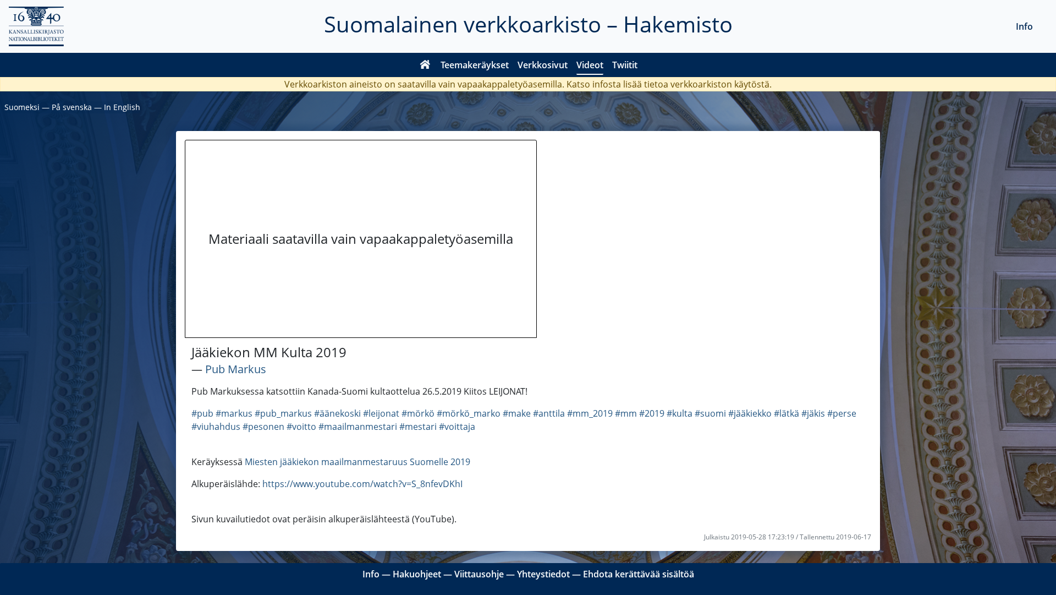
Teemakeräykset (475, 65)
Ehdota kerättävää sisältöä (638, 574)
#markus (234, 413)
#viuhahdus (215, 427)
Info (1024, 26)
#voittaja (457, 427)
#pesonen (263, 427)
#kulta (679, 413)
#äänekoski (337, 413)
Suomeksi (22, 107)
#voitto (301, 427)
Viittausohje (479, 574)
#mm (626, 413)
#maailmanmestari (357, 427)
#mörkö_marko (469, 413)
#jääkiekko (750, 413)
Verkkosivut (543, 65)
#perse (841, 413)
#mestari (418, 427)
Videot (589, 65)
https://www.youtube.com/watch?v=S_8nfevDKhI (362, 484)
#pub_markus (283, 413)
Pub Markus (235, 369)
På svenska (72, 107)
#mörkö (418, 413)
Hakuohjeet (417, 574)
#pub (202, 413)
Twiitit (624, 65)
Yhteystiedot (543, 574)
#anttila (549, 413)
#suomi (710, 413)
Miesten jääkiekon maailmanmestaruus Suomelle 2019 (357, 462)
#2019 (651, 413)
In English (122, 107)
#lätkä (786, 413)
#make (517, 413)
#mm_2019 (590, 413)
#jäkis (813, 413)
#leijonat (381, 413)
